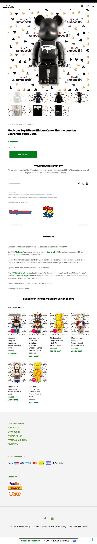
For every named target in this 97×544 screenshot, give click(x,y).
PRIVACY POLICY (15, 436)
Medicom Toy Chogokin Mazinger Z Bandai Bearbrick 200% (14, 343)
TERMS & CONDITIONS (18, 440)
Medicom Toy (25, 202)
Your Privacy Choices (56, 540)
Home (9, 124)
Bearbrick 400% (29, 195)
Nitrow (50, 198)
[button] (76, 5)
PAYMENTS (13, 444)
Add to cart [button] (34, 356)
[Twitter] (84, 184)
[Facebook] (80, 184)
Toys (55, 198)
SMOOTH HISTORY (16, 423)
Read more (12, 353)
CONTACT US (13, 428)
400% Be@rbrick (26, 275)
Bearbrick (30, 124)
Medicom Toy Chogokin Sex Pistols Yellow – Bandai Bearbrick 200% (35, 392)
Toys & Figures (19, 124)
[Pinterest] (87, 184)
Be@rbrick (15, 198)
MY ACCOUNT (14, 432)
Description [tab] (48, 237)
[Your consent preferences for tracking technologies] (92, 539)
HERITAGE (38, 195)
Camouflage (43, 198)
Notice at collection (30, 540)
